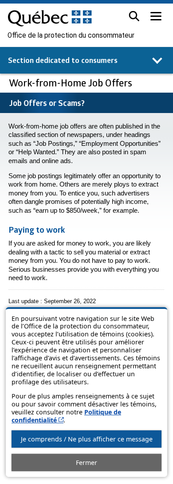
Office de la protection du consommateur (71, 35)
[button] (134, 16)
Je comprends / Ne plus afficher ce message (87, 439)
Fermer (86, 462)
